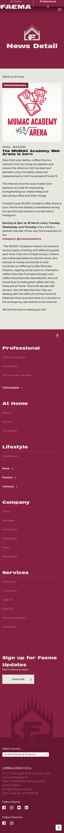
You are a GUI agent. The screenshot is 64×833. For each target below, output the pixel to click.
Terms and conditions (14, 617)
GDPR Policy (9, 581)
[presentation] (32, 416)
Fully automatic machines (16, 375)
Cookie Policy (9, 590)
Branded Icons (10, 456)
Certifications (9, 529)
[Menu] (59, 9)
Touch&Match (9, 430)
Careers (6, 547)
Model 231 (7, 608)
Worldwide (8, 520)
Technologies (11, 387)
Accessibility (9, 626)
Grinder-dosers (10, 366)
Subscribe (18, 679)
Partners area (9, 556)
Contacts (8, 486)
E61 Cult (6, 421)
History (6, 511)
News (6, 468)
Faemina (7, 412)
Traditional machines (13, 357)
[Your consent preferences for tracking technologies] (59, 828)
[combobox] (25, 755)
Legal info (7, 599)
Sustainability (9, 538)
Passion (7, 477)
